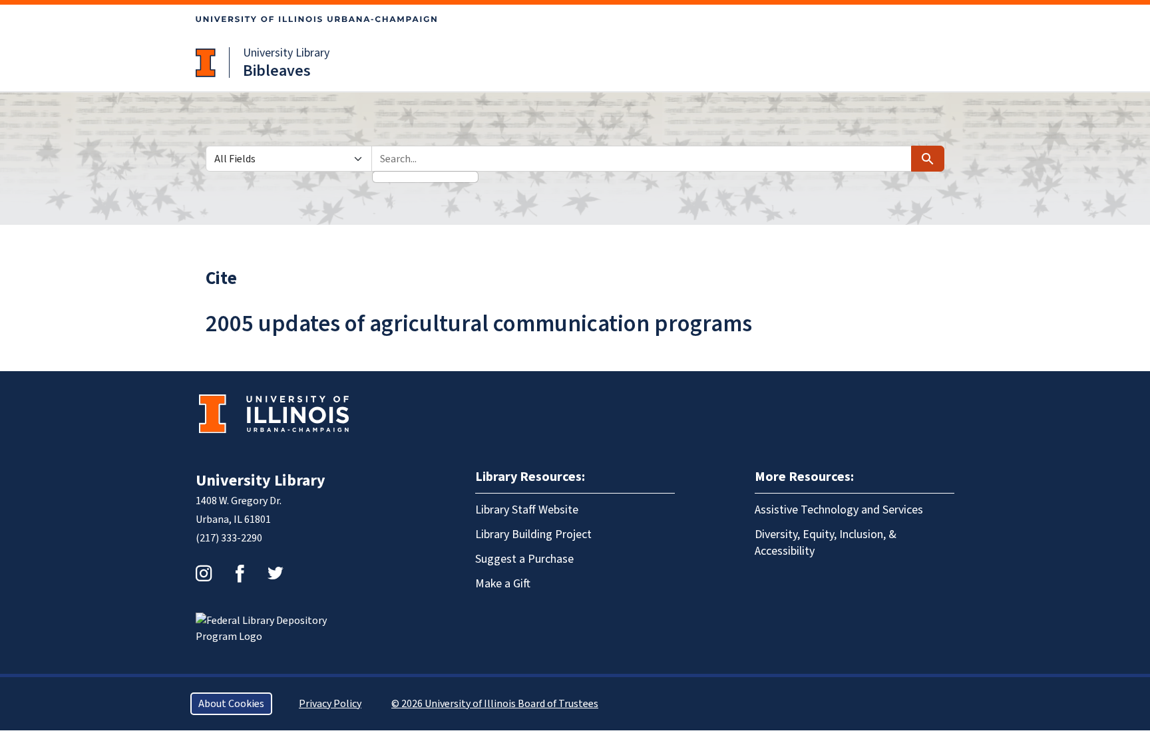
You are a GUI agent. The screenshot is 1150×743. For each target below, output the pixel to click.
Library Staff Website (526, 510)
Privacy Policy (330, 703)
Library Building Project (533, 534)
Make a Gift (502, 583)
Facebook (240, 573)
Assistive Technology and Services (839, 510)
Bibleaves (277, 70)
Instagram (204, 573)
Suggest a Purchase (524, 559)
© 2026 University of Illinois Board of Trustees (494, 703)
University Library (286, 53)
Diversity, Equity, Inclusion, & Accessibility (825, 542)
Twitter (275, 573)
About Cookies (231, 703)
